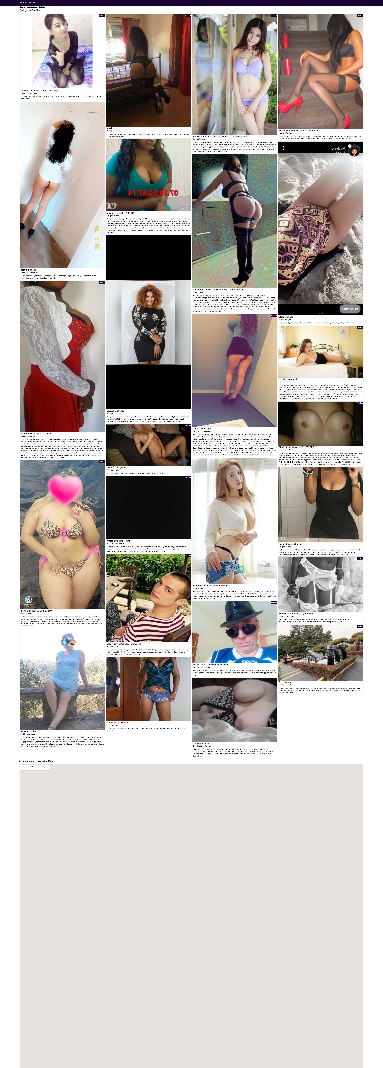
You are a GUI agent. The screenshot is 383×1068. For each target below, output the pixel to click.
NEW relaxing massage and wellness (211, 585)
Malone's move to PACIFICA (120, 213)
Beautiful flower (28, 270)
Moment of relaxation (117, 722)
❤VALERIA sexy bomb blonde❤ (36, 611)
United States (32, 7)
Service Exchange (115, 411)
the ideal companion (289, 379)
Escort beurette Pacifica (291, 544)
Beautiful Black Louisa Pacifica (35, 433)
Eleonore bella (286, 317)
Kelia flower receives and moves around (299, 130)
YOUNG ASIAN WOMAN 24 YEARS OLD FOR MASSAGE (220, 136)
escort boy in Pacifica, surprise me (124, 644)
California (42, 7)
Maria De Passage (202, 428)
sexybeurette (113, 128)
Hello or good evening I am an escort (211, 664)
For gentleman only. (202, 743)
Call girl (22, 7)
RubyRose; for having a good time (296, 613)
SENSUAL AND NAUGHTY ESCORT (296, 447)
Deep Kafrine (285, 682)
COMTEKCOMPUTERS (27, 3)
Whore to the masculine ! (119, 541)
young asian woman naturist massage (39, 90)
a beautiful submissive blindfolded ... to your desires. (219, 289)
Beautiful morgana (116, 467)
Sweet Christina (28, 731)
